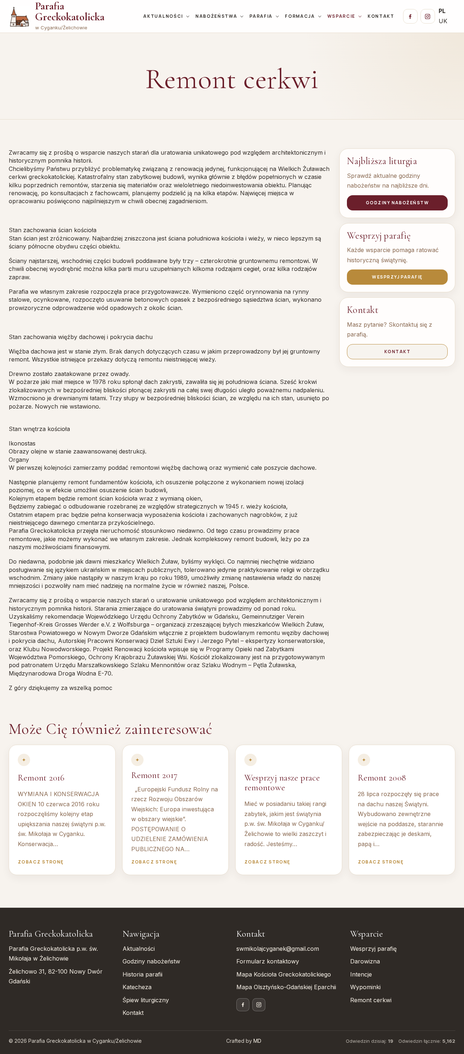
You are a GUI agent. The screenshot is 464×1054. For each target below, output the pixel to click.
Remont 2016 (41, 777)
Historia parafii (142, 974)
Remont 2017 (154, 775)
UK (443, 21)
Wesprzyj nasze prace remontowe (282, 782)
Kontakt (381, 16)
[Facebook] (410, 16)
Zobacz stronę (41, 862)
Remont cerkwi (371, 1000)
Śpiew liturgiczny (146, 1000)
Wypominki (365, 987)
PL (442, 10)
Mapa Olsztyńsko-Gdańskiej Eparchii (286, 987)
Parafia (261, 16)
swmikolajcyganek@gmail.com (277, 948)
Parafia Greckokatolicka (69, 11)
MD (257, 1041)
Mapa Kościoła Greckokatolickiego (283, 974)
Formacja (300, 16)
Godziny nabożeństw (397, 203)
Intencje (361, 974)
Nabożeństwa (216, 16)
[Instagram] (427, 16)
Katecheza (137, 987)
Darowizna (365, 961)
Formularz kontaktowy (267, 961)
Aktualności (163, 16)
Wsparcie (341, 16)
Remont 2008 (382, 777)
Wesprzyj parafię (397, 277)
